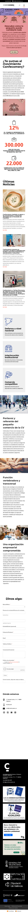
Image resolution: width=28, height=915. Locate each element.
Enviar (5, 675)
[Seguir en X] (8, 712)
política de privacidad (13, 662)
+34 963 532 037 (7, 780)
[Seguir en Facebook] (4, 712)
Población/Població (8, 632)
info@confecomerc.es (11, 708)
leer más (5, 230)
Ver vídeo (14, 52)
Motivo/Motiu (6, 604)
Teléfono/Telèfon (7, 644)
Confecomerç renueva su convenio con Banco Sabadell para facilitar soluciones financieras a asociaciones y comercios (14, 251)
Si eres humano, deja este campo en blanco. (13, 679)
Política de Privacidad (17, 906)
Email (4, 638)
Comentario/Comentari (8, 649)
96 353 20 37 (9, 704)
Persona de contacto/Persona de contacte (13, 610)
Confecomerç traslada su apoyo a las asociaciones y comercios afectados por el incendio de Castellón (13, 216)
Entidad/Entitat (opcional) (9, 626)
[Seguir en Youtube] (11, 712)
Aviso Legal (7, 906)
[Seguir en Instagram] (15, 712)
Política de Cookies (13, 908)
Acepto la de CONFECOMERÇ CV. (11, 662)
